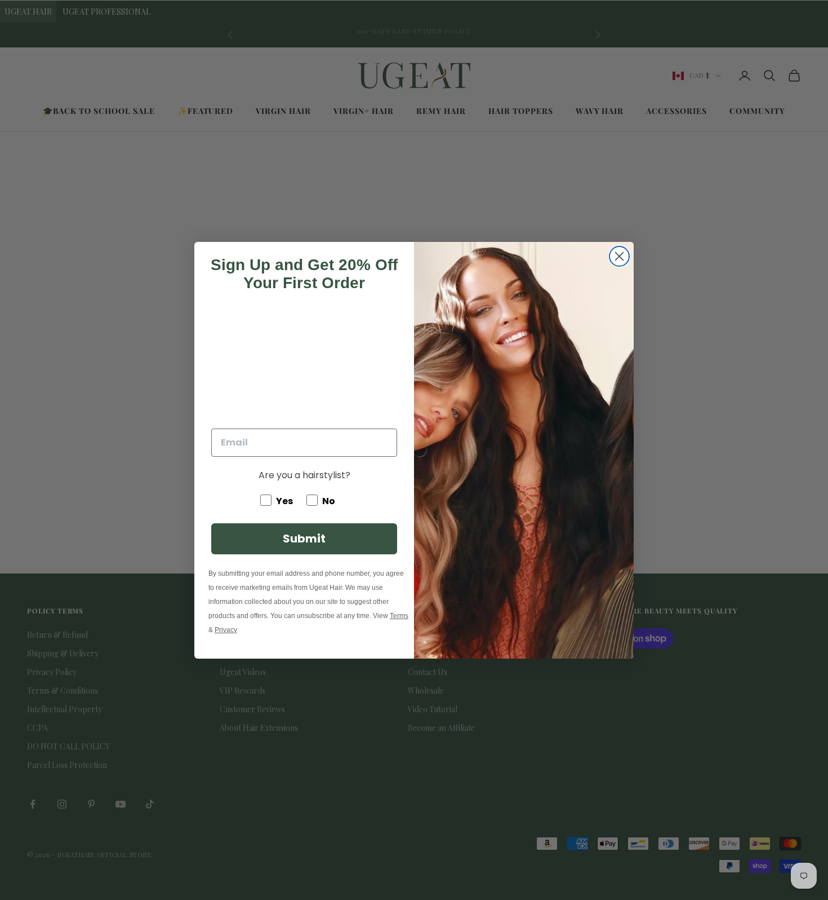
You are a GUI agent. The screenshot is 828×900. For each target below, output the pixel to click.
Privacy (226, 630)
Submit (304, 538)
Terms (399, 616)
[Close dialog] (619, 256)
